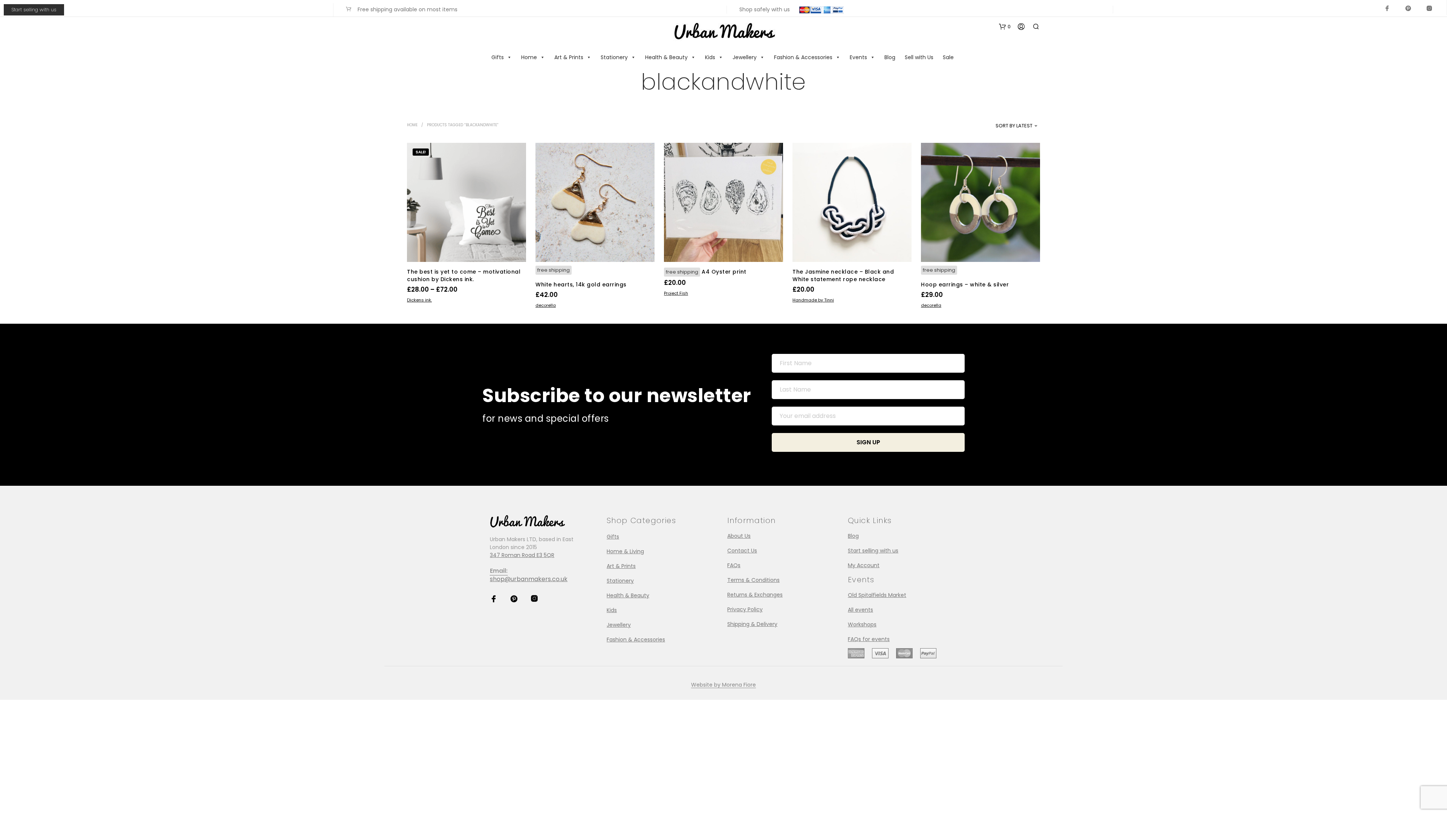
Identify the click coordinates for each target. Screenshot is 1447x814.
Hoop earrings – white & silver (965, 284)
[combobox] (1001, 126)
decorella (545, 305)
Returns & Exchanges (755, 594)
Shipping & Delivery (752, 624)
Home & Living (625, 551)
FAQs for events (869, 639)
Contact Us (742, 550)
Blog (889, 57)
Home (529, 57)
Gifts (497, 57)
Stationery (614, 57)
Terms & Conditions (753, 580)
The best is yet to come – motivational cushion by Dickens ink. (463, 275)
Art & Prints (568, 57)
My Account (864, 565)
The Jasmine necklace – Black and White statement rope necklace (843, 275)
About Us (739, 536)
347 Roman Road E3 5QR (522, 555)
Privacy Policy (745, 609)
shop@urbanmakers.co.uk (528, 579)
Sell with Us (919, 57)
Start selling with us (34, 9)
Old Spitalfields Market (877, 595)
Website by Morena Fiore (723, 685)
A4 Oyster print (724, 271)
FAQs (733, 565)
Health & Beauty (666, 57)
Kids (710, 57)
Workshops (862, 624)
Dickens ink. (419, 300)
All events (860, 610)
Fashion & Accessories (803, 57)
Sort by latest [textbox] (1014, 125)
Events (858, 57)
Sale (948, 57)
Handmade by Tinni (813, 300)
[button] (1005, 27)
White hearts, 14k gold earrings (581, 284)
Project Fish (676, 293)
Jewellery (745, 57)
